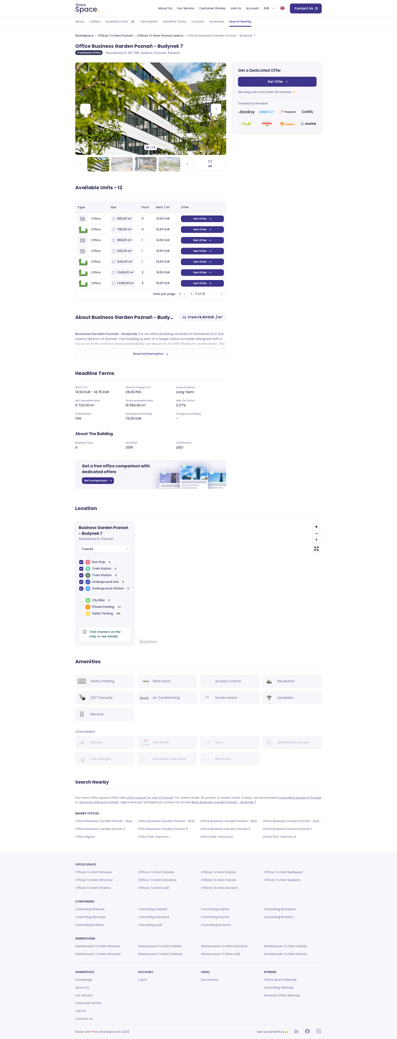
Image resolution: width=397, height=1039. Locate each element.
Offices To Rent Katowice (157, 880)
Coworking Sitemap (278, 987)
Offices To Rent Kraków (93, 888)
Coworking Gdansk (152, 909)
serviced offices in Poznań (99, 802)
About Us (82, 987)
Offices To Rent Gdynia (218, 872)
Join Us (80, 1011)
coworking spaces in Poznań (300, 798)
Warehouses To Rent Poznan (285, 954)
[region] (230, 583)
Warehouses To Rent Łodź (220, 954)
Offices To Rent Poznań (115, 36)
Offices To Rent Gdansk (156, 872)
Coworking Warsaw (90, 909)
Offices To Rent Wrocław (94, 880)
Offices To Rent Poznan (218, 880)
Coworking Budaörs (279, 917)
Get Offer (275, 81)
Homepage (83, 980)
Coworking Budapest (280, 909)
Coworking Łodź (150, 925)
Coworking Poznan (215, 917)
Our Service (83, 995)
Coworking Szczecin (216, 925)
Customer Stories (88, 1003)
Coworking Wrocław (90, 917)
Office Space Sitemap (280, 980)
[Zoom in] (316, 526)
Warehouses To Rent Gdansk (160, 954)
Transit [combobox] (87, 549)
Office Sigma (85, 837)
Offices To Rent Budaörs (282, 880)
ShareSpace (84, 36)
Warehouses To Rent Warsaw (97, 946)
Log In (142, 980)
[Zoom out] (316, 533)
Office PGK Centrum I (154, 837)
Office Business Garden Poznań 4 (163, 829)
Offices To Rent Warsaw (93, 872)
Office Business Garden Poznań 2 (225, 829)
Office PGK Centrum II (216, 837)
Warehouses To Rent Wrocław (98, 954)
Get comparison (95, 480)
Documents (209, 980)
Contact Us (303, 8)
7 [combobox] (180, 294)
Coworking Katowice (153, 917)
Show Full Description (148, 354)
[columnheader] (92, 207)
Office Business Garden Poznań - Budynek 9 (229, 821)
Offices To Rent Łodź (153, 888)
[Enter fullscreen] (316, 548)
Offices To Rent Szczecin (219, 888)
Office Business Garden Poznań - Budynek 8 (167, 821)
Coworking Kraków (89, 925)
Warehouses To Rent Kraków (160, 946)
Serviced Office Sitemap (282, 995)
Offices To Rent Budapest (283, 872)
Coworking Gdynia (215, 909)
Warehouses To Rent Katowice (224, 946)
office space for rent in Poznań (150, 798)
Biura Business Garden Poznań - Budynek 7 (223, 802)
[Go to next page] (221, 294)
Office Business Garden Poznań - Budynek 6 (104, 821)
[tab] (80, 22)
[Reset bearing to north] (316, 540)
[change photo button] (216, 109)
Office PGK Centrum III (279, 837)
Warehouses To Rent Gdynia (285, 946)
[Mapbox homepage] (148, 641)
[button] (269, 8)
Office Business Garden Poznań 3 (100, 829)
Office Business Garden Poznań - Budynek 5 (292, 821)
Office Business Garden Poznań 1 (287, 829)
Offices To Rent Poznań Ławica (160, 36)
